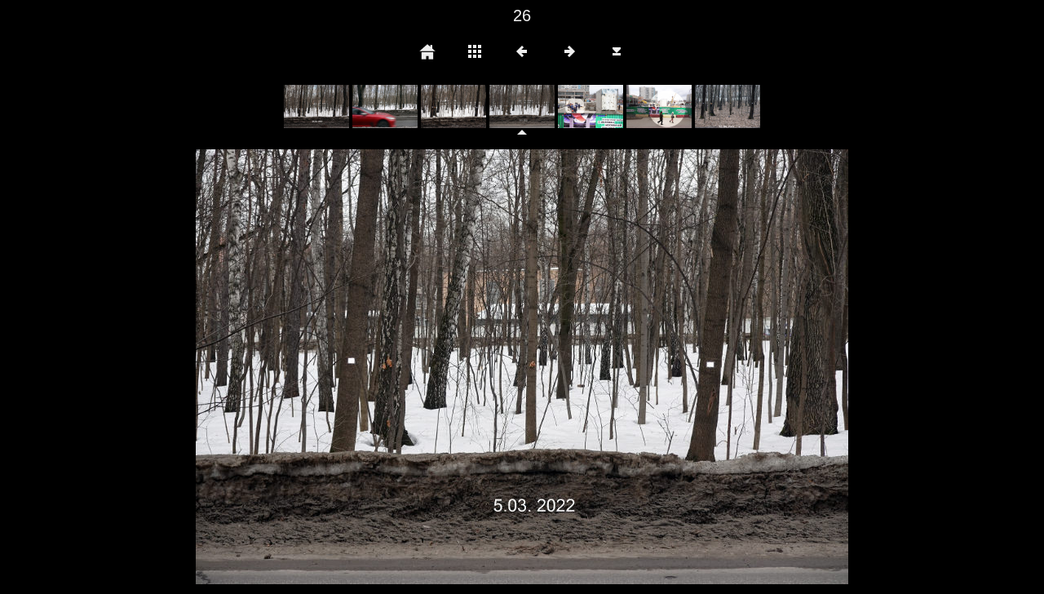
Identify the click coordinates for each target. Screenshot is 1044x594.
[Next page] (652, 366)
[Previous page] (326, 366)
